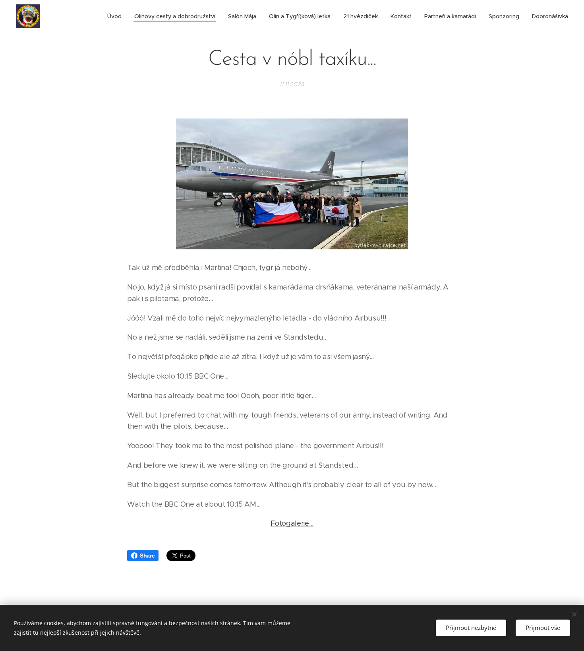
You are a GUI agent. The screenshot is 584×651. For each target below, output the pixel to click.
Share (147, 555)
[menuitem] (116, 16)
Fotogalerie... (292, 523)
